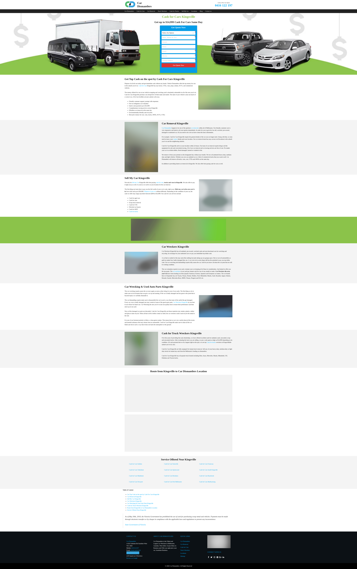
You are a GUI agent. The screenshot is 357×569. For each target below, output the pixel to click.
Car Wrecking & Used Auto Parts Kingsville (140, 503)
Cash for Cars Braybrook (206, 476)
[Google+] (220, 557)
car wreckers (176, 271)
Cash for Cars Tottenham (136, 470)
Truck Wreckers (162, 11)
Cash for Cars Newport (136, 482)
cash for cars (159, 182)
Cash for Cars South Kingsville (208, 470)
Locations (194, 11)
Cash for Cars (141, 11)
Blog (201, 11)
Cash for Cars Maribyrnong (207, 482)
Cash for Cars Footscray (206, 464)
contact (175, 139)
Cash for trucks (133, 211)
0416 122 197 (223, 5)
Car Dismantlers (129, 11)
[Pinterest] (217, 557)
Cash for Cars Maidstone (136, 476)
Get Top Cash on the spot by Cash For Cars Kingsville (143, 494)
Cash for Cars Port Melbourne (173, 482)
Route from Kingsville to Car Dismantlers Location (142, 508)
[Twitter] (211, 557)
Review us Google (131, 558)
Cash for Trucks (174, 11)
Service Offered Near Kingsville (136, 510)
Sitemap (182, 556)
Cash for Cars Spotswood (171, 470)
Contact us (208, 11)
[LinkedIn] (223, 557)
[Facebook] (208, 557)
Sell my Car (135, 182)
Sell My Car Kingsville (134, 499)
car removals (194, 128)
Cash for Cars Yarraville (171, 464)
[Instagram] (214, 557)
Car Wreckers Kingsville (180, 302)
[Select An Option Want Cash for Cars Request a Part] (179, 33)
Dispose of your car (150, 191)
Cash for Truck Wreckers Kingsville (137, 505)
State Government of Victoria (135, 525)
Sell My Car (185, 11)
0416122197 (135, 548)
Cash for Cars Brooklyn (171, 476)
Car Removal (151, 11)
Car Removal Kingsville (134, 496)
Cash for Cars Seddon (135, 464)
